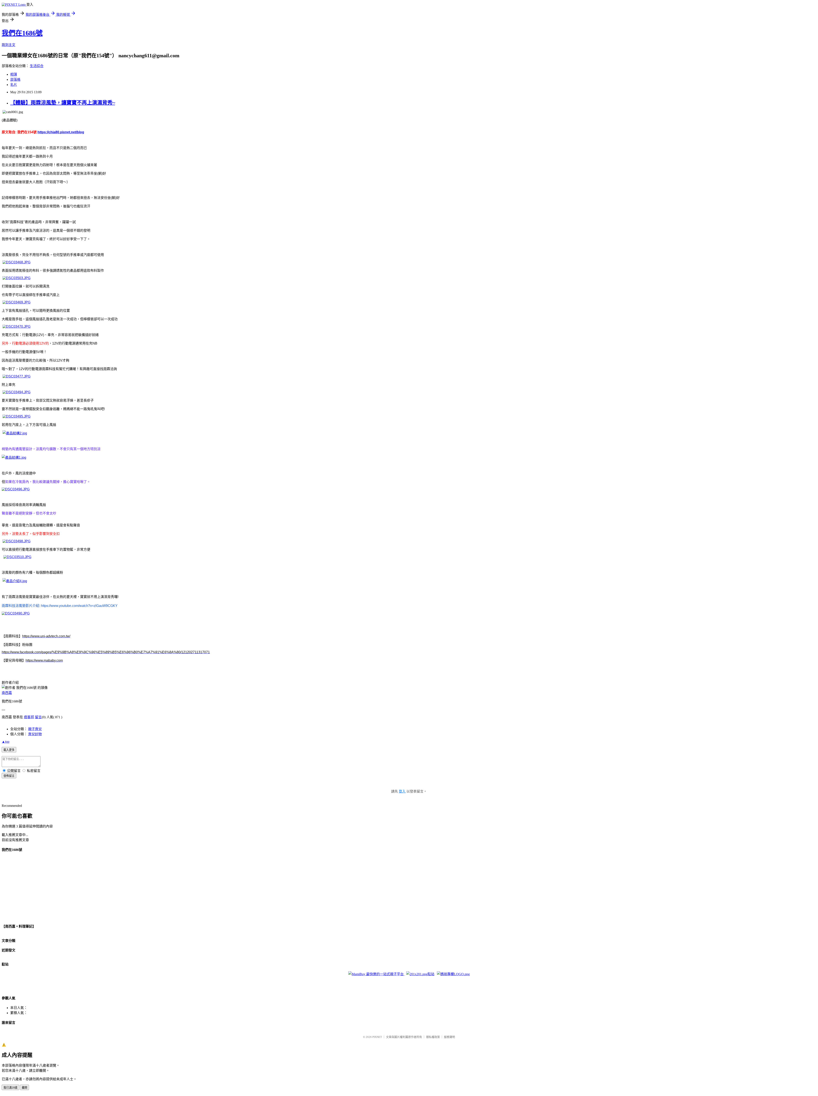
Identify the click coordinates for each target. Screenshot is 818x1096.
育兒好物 (35, 734)
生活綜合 (36, 66)
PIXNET (377, 1037)
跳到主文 (8, 45)
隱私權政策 (433, 1037)
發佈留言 (8, 775)
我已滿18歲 (10, 1087)
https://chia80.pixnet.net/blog (60, 132)
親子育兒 (35, 729)
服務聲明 (449, 1037)
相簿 (13, 74)
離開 (24, 1087)
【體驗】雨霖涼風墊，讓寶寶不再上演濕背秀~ (62, 102)
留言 (38, 717)
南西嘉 (7, 693)
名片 (13, 84)
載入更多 (8, 749)
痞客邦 (29, 717)
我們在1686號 (22, 33)
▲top (5, 741)
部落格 (15, 79)
